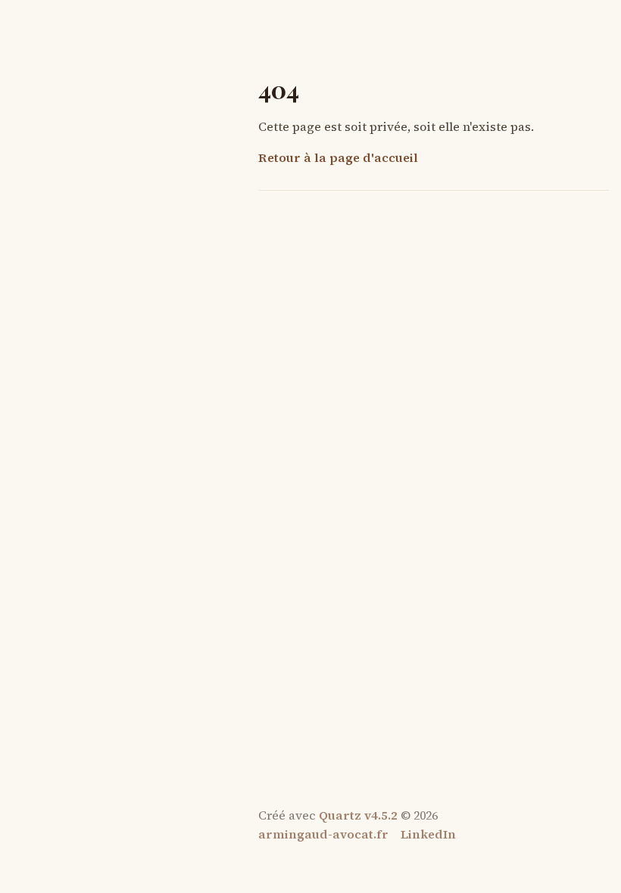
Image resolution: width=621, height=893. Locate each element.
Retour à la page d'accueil (338, 157)
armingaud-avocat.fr (323, 834)
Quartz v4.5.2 (358, 815)
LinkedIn (428, 834)
